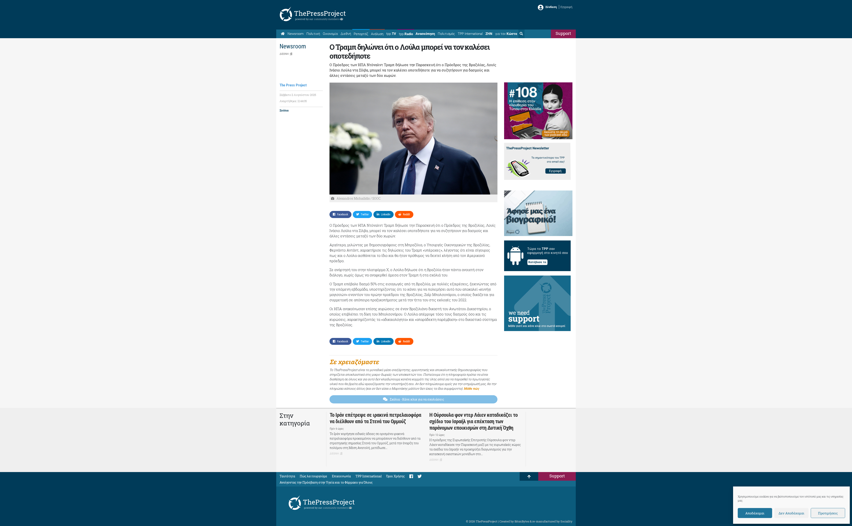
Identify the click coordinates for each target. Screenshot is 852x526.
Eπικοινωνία (341, 476)
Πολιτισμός (446, 34)
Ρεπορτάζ (361, 34)
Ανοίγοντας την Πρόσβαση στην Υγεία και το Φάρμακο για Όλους (326, 482)
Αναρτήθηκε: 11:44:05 (293, 101)
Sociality (566, 521)
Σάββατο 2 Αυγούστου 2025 (298, 95)
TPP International (470, 34)
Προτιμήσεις (828, 513)
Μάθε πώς (471, 388)
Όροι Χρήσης (395, 476)
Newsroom (296, 34)
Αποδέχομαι (754, 513)
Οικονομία (330, 34)
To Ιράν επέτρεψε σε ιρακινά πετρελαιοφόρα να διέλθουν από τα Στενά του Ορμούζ (375, 418)
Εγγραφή (566, 7)
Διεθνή (346, 34)
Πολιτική (313, 34)
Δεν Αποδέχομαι (791, 513)
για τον (506, 34)
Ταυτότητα (287, 476)
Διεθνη (284, 54)
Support (563, 33)
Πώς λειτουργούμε (313, 476)
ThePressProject (320, 13)
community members (327, 19)
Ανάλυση (377, 34)
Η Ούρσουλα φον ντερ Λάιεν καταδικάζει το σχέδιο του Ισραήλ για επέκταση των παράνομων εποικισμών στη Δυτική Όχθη (473, 421)
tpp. (391, 34)
